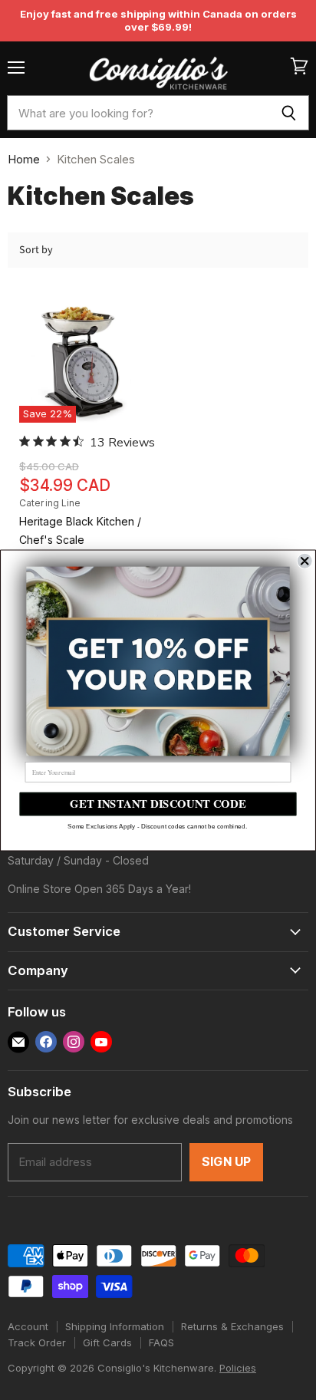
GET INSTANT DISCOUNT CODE (157, 804)
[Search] (288, 112)
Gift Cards (107, 1342)
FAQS (161, 1342)
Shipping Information (114, 1326)
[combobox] (137, 112)
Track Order (37, 1342)
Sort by (36, 250)
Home (24, 159)
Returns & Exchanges (232, 1326)
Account (28, 1326)
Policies (237, 1368)
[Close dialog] (305, 560)
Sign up (226, 1162)
